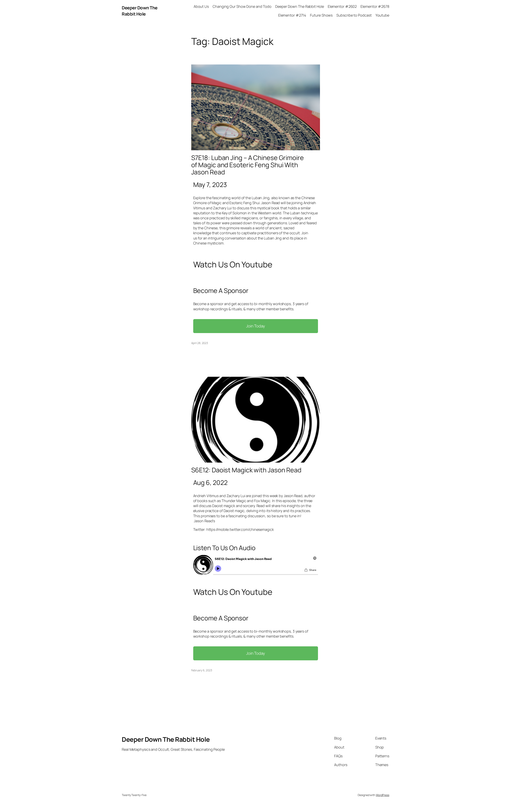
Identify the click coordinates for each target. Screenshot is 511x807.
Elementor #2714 (292, 15)
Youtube (382, 15)
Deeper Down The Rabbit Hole (139, 11)
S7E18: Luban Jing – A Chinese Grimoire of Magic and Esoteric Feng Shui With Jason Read (247, 165)
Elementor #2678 (374, 6)
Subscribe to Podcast (353, 15)
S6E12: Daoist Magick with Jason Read (246, 470)
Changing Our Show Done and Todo (242, 6)
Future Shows (321, 15)
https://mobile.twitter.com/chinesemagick (240, 529)
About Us (201, 6)
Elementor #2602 (342, 6)
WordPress (382, 795)
